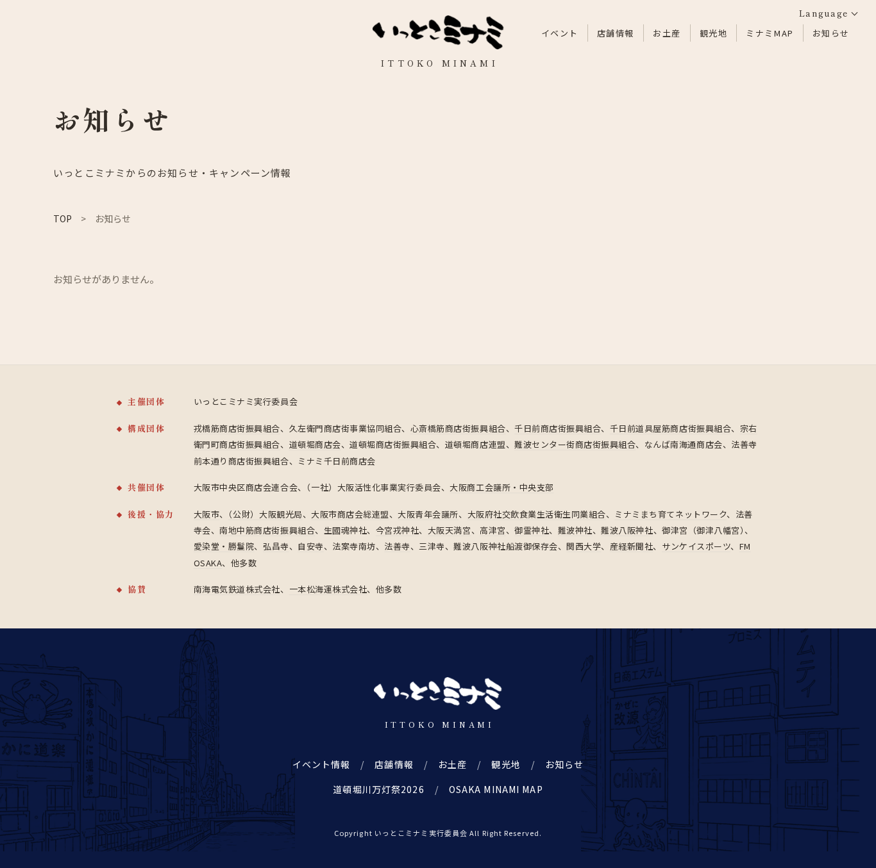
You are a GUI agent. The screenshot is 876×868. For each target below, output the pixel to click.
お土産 (667, 33)
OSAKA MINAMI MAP (496, 789)
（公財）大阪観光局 (265, 514)
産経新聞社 (631, 546)
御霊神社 (531, 530)
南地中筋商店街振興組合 (267, 530)
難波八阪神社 (627, 530)
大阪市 (207, 514)
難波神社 (575, 530)
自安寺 (311, 546)
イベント (559, 33)
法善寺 (397, 546)
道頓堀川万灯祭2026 (378, 789)
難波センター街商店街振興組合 (575, 444)
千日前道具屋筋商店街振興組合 (670, 428)
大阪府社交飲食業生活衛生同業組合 (536, 514)
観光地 (714, 33)
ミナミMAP (769, 33)
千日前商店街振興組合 (557, 428)
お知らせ (831, 33)
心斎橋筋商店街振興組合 (458, 428)
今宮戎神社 (397, 530)
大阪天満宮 (449, 530)
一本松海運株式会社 (328, 589)
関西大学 (583, 546)
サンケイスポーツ (696, 546)
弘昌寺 (276, 546)
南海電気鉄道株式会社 (237, 589)
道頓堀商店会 (315, 444)
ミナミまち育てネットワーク (670, 514)
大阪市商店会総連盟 (350, 514)
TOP (62, 218)
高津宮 (493, 530)
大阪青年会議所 (428, 514)
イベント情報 (321, 764)
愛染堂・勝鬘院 (224, 546)
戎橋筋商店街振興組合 (237, 428)
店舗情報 (615, 33)
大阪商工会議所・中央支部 (501, 487)
